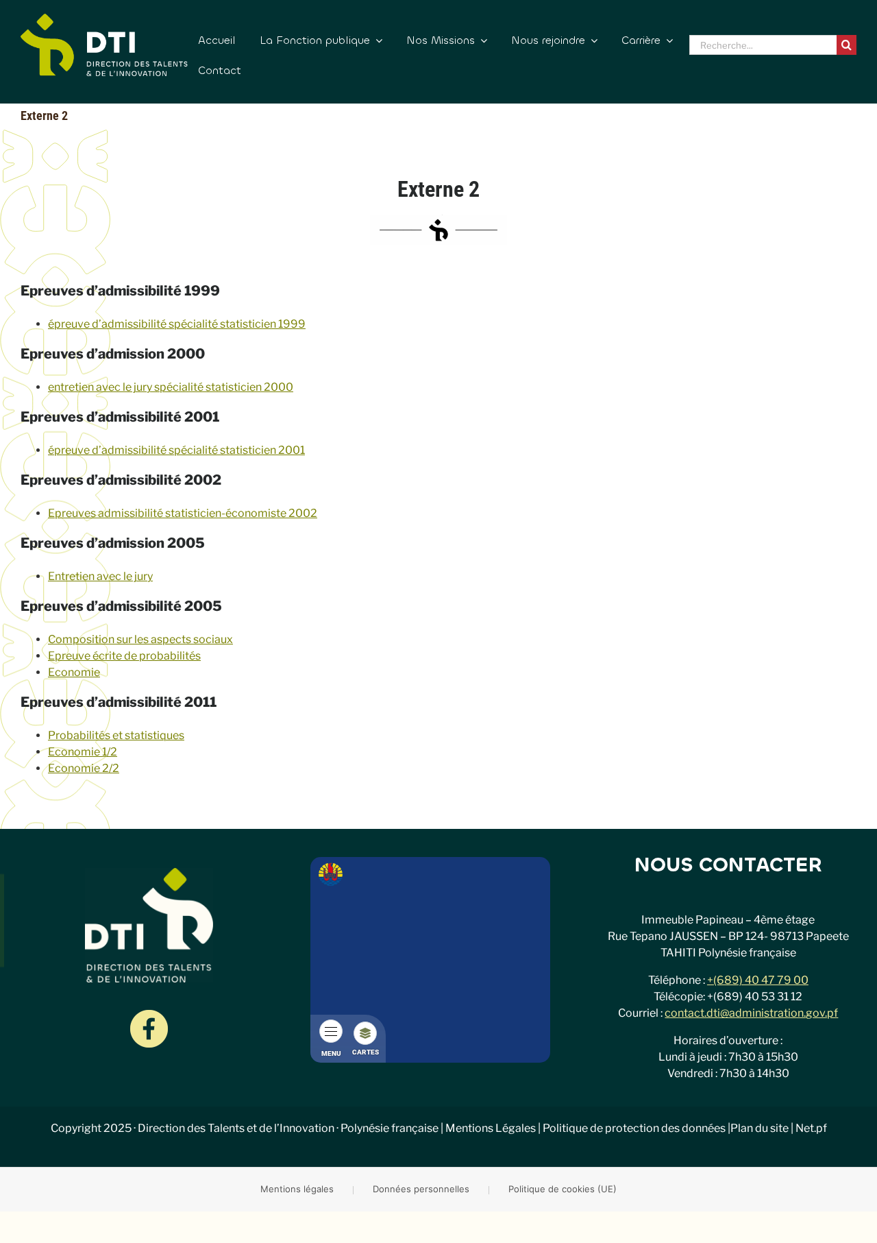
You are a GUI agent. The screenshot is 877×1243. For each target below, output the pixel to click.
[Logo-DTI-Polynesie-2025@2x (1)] (104, 18)
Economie (74, 672)
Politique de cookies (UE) (562, 1188)
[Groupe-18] (149, 1015)
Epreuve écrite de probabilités (124, 655)
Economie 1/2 (82, 751)
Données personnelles (421, 1188)
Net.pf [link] (811, 1128)
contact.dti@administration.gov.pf (751, 1012)
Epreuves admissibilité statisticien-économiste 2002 (182, 513)
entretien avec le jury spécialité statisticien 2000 (170, 387)
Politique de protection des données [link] (634, 1128)
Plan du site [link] (759, 1128)
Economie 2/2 (83, 768)
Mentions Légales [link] (490, 1128)
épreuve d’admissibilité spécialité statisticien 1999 (177, 323)
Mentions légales (297, 1188)
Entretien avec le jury (100, 576)
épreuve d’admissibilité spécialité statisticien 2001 (176, 450)
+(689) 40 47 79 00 (757, 980)
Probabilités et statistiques (116, 735)
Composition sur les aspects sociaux (140, 639)
